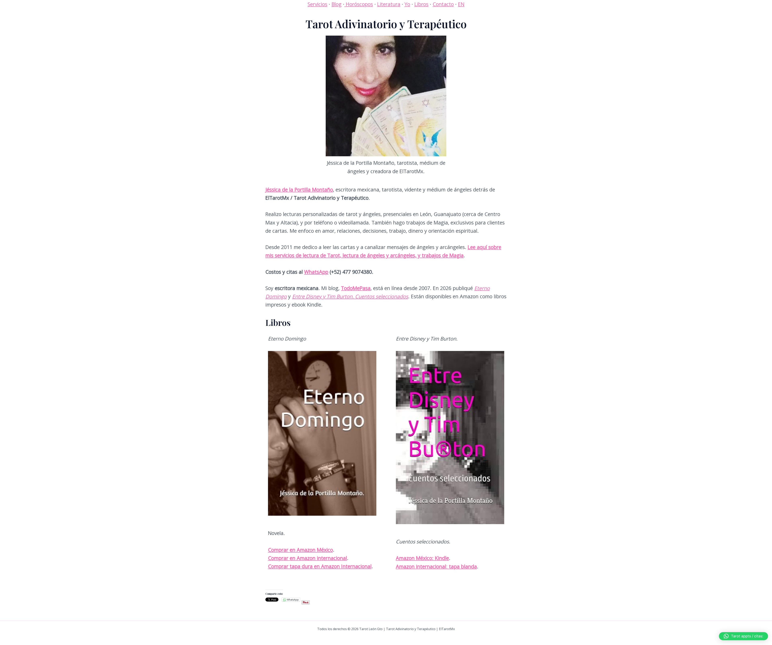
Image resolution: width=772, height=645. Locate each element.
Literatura (388, 4)
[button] (743, 636)
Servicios (317, 4)
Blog (337, 4)
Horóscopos (358, 4)
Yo (407, 4)
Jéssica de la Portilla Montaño (299, 189)
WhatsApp (316, 271)
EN (461, 4)
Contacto (443, 4)
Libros (421, 4)
